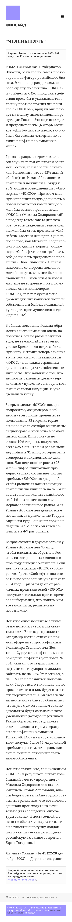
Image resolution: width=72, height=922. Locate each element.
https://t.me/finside (22, 879)
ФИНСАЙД (16, 24)
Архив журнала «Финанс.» (43, 897)
